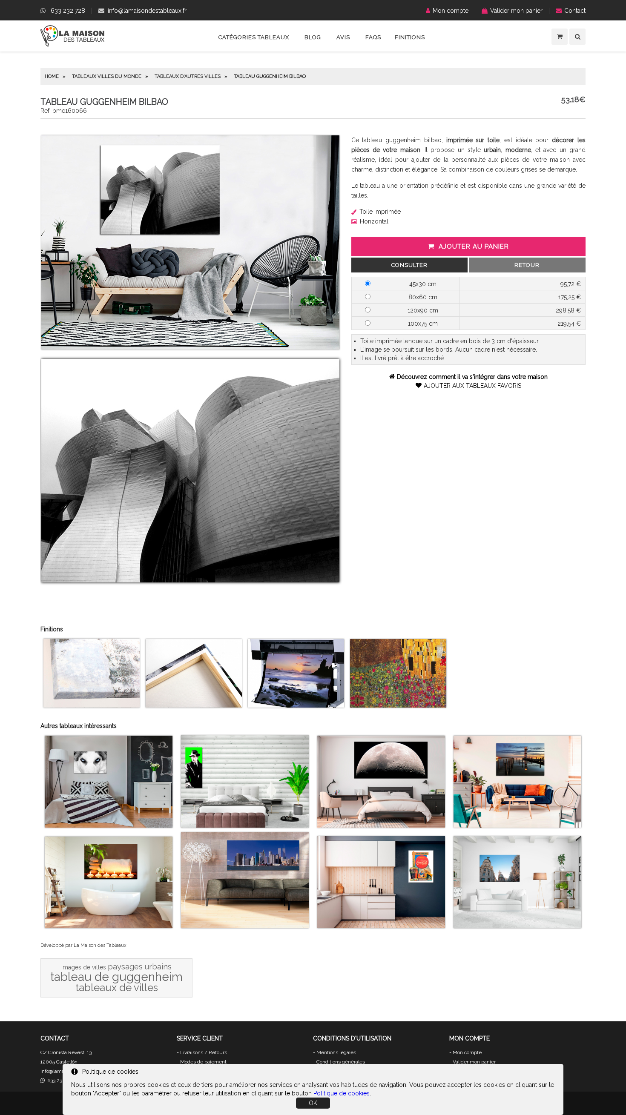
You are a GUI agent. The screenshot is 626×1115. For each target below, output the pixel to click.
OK (313, 1103)
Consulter (409, 265)
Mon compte (450, 11)
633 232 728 (68, 11)
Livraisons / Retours (203, 1052)
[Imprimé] (398, 705)
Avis (343, 37)
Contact (575, 11)
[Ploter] (296, 705)
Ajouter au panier (474, 246)
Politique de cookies (341, 1093)
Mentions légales (336, 1052)
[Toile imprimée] (91, 705)
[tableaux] (72, 44)
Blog (312, 37)
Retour (527, 265)
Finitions (410, 37)
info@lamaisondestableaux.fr (147, 11)
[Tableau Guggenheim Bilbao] (190, 347)
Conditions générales (340, 1062)
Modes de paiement (203, 1062)
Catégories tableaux (253, 37)
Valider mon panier (516, 11)
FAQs (373, 37)
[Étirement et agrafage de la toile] (194, 705)
